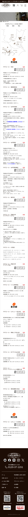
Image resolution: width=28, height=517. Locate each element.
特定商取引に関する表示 (20, 474)
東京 (13, 25)
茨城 (7, 25)
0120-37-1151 (15, 467)
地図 (24, 66)
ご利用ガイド (5, 484)
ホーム (3, 474)
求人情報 (16, 487)
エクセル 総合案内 (11, 163)
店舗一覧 (4, 487)
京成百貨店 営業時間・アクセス (14, 121)
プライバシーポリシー (19, 481)
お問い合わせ (5, 478)
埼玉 (19, 25)
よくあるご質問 (5, 481)
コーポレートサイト (18, 478)
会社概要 (16, 484)
